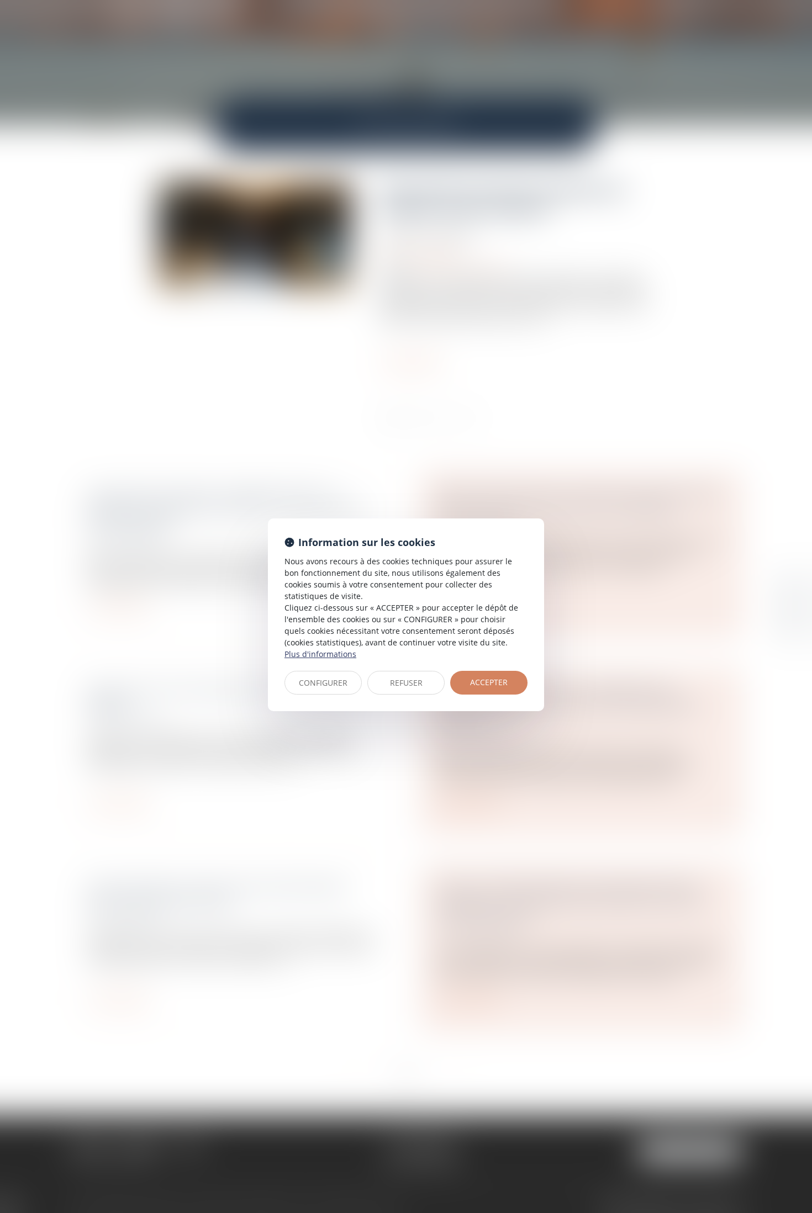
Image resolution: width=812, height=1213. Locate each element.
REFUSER (406, 682)
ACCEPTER (489, 682)
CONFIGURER (323, 682)
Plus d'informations (320, 654)
